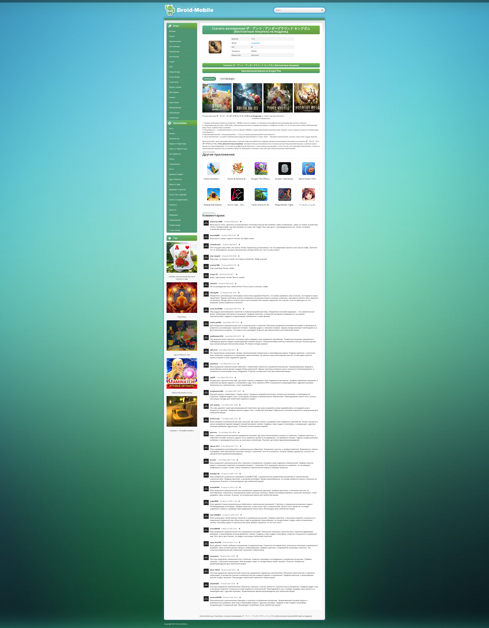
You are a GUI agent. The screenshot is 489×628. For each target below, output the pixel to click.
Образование (175, 220)
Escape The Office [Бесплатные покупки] (261, 178)
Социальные (174, 164)
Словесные (174, 117)
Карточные (174, 102)
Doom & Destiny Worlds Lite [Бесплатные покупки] (237, 178)
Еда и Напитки (175, 179)
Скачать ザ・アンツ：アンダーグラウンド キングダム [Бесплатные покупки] (261, 65)
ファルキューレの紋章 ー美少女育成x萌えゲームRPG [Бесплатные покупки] (308, 204)
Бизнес (172, 133)
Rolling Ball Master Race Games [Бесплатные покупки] (213, 204)
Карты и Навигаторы (178, 149)
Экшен (172, 36)
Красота (172, 210)
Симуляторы (174, 72)
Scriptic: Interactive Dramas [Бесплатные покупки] (285, 178)
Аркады (172, 31)
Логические (174, 56)
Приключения (175, 41)
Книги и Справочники (178, 199)
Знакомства (174, 138)
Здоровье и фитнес (177, 189)
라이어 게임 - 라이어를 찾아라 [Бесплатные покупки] (237, 204)
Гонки (171, 61)
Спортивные (174, 77)
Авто (171, 128)
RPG (171, 67)
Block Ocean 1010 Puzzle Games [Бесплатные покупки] (308, 178)
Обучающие (174, 112)
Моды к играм (175, 87)
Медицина (173, 215)
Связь (171, 159)
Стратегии (173, 82)
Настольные (174, 46)
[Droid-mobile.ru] (189, 10)
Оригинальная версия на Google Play (261, 70)
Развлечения (174, 225)
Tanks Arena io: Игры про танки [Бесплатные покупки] (261, 204)
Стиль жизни (174, 230)
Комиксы (173, 205)
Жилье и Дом (174, 184)
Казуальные (174, 51)
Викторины (174, 92)
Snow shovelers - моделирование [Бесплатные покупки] (213, 178)
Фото (171, 169)
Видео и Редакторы (177, 143)
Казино (172, 97)
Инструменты (175, 154)
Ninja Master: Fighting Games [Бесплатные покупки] (285, 204)
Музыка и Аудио (176, 174)
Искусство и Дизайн (177, 194)
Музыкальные (175, 107)
